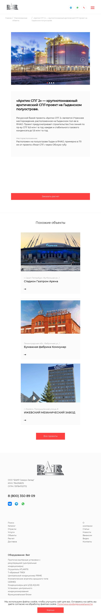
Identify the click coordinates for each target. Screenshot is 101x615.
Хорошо (50, 610)
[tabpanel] (50, 59)
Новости (87, 532)
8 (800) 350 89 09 (21, 496)
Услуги (11, 532)
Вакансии (87, 535)
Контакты (87, 542)
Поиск (11, 523)
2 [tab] (49, 82)
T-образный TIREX (16, 572)
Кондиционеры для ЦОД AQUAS (23, 585)
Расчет (11, 538)
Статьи (86, 529)
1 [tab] (47, 82)
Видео (86, 538)
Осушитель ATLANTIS (18, 569)
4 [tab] (53, 82)
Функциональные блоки (19, 594)
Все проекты (51, 436)
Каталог (12, 526)
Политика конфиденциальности (75, 604)
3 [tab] (51, 82)
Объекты (12, 535)
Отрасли (12, 529)
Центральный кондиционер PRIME (25, 575)
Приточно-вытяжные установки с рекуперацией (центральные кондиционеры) (24, 563)
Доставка (12, 542)
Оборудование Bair (19, 555)
